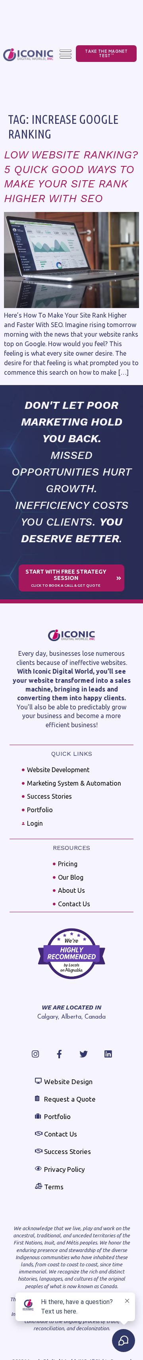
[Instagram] (35, 1054)
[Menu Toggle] (66, 54)
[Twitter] (83, 1054)
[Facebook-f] (59, 1054)
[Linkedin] (108, 1054)
